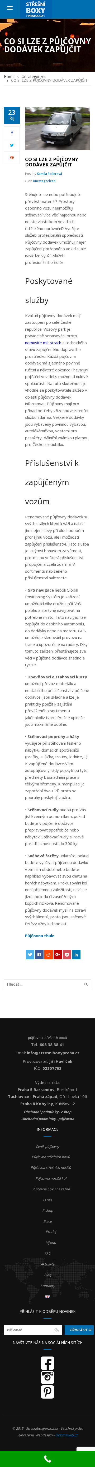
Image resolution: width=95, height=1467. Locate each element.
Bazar (47, 1221)
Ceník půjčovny (47, 1146)
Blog (47, 1274)
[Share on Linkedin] (76, 954)
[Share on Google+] (58, 954)
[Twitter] (12, 145)
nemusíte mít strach (43, 342)
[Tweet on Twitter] (30, 954)
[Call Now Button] (47, 1459)
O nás (47, 1200)
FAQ (47, 1253)
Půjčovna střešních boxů (51, 1156)
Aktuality (48, 1264)
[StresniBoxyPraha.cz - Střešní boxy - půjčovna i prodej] (36, 9)
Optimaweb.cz (66, 1435)
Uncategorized (44, 181)
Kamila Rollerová (49, 173)
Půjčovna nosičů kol (50, 1178)
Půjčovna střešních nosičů (51, 1167)
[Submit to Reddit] (48, 954)
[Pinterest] (12, 157)
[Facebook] (12, 132)
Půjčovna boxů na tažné (51, 1189)
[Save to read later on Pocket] (67, 954)
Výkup (51, 1242)
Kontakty (47, 1285)
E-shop (47, 1210)
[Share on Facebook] (39, 954)
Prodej (51, 1231)
